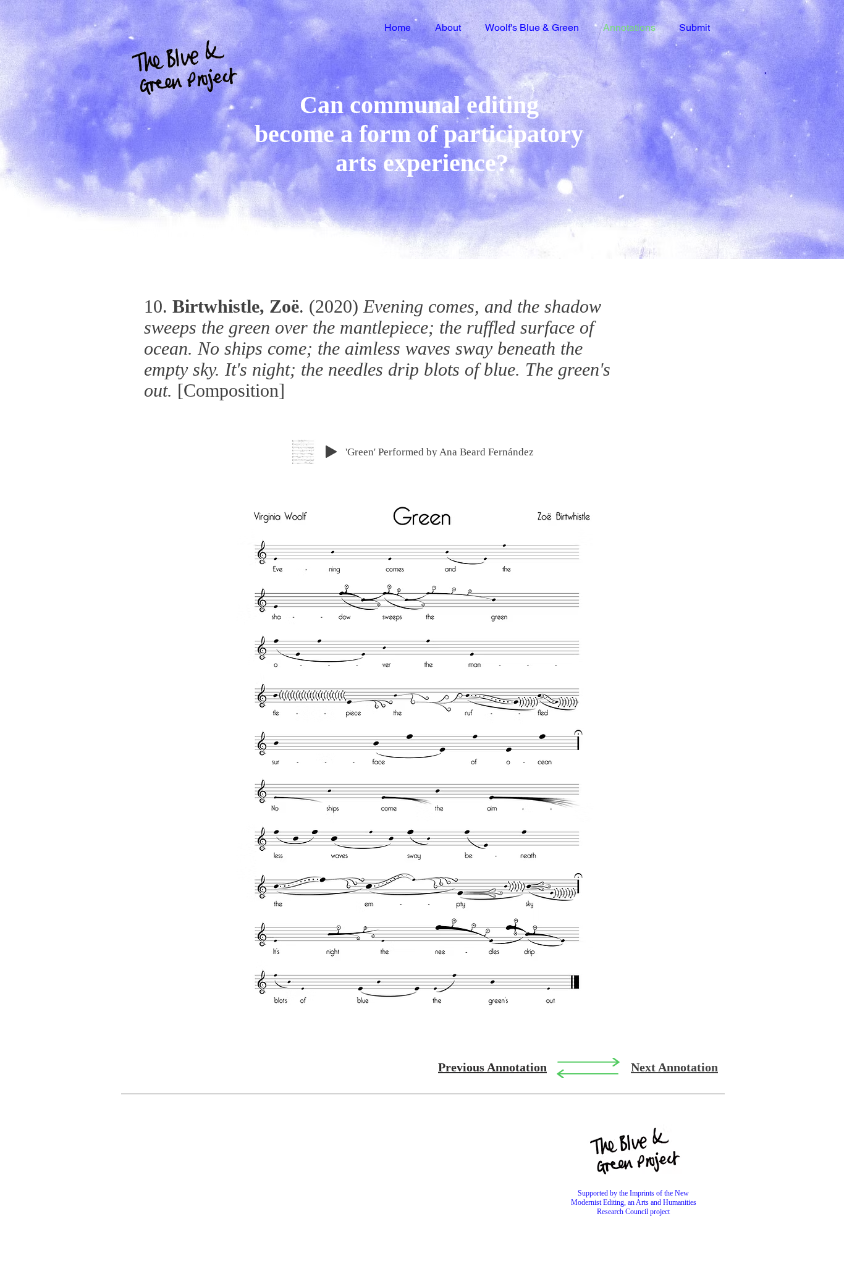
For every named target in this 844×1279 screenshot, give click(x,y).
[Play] (331, 451)
